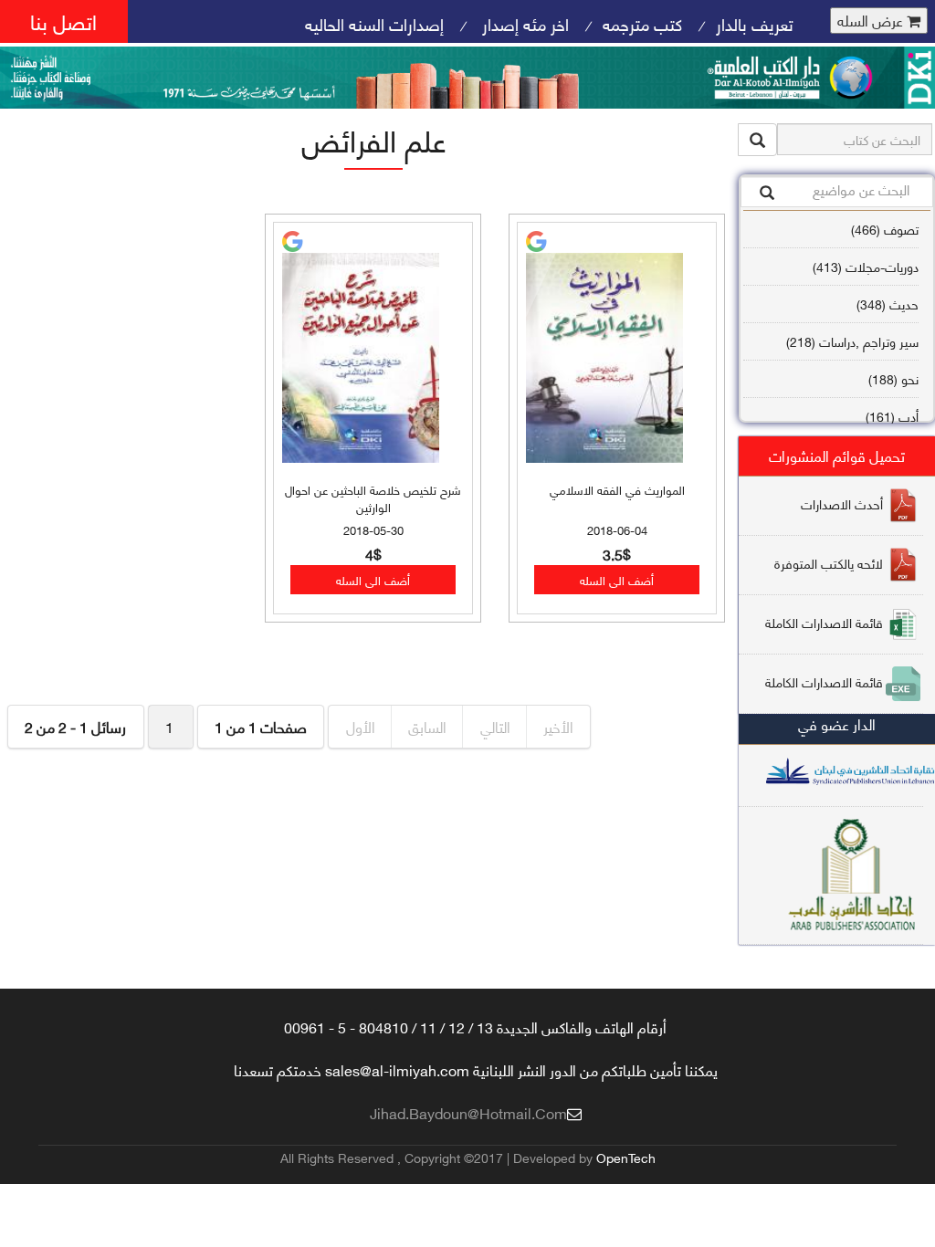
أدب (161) (892, 415)
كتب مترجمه (642, 23)
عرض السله (872, 20)
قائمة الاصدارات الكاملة (824, 622)
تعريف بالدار (754, 23)
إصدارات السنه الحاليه (374, 23)
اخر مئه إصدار (523, 23)
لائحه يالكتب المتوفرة (828, 562)
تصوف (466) (885, 228)
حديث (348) (887, 303)
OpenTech (626, 1157)
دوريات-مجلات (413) (866, 266)
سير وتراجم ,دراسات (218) (852, 341)
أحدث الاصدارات (842, 503)
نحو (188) (893, 378)
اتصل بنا (63, 20)
